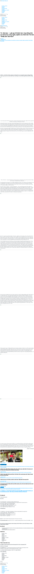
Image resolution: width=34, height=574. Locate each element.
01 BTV (2, 38)
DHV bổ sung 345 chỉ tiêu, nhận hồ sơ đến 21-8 (8, 529)
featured (4, 462)
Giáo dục (3, 6)
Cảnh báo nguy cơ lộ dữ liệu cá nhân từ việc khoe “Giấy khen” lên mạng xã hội (14, 479)
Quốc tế (3, 11)
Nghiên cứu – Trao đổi (5, 21)
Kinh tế (3, 7)
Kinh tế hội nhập (4, 8)
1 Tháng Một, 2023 (3, 39)
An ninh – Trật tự (4, 5)
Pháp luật (3, 10)
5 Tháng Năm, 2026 (3, 486)
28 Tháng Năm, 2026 (3, 481)
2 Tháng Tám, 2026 (3, 471)
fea (2, 462)
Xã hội (3, 12)
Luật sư (3, 9)
